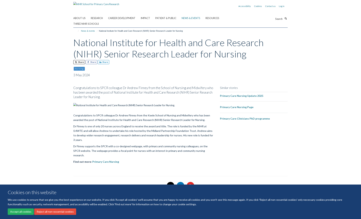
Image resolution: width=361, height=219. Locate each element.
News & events (191, 18)
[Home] (76, 31)
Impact (145, 18)
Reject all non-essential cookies (55, 211)
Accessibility (244, 6)
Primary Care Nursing (105, 161)
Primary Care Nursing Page (236, 107)
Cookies (258, 6)
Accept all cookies (20, 211)
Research (97, 18)
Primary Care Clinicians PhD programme (245, 118)
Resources (212, 18)
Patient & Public (165, 18)
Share (81, 62)
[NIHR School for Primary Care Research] (96, 2)
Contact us (270, 6)
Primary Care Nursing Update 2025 (241, 95)
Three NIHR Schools (86, 23)
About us (79, 18)
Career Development (121, 18)
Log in (281, 6)
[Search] (286, 18)
